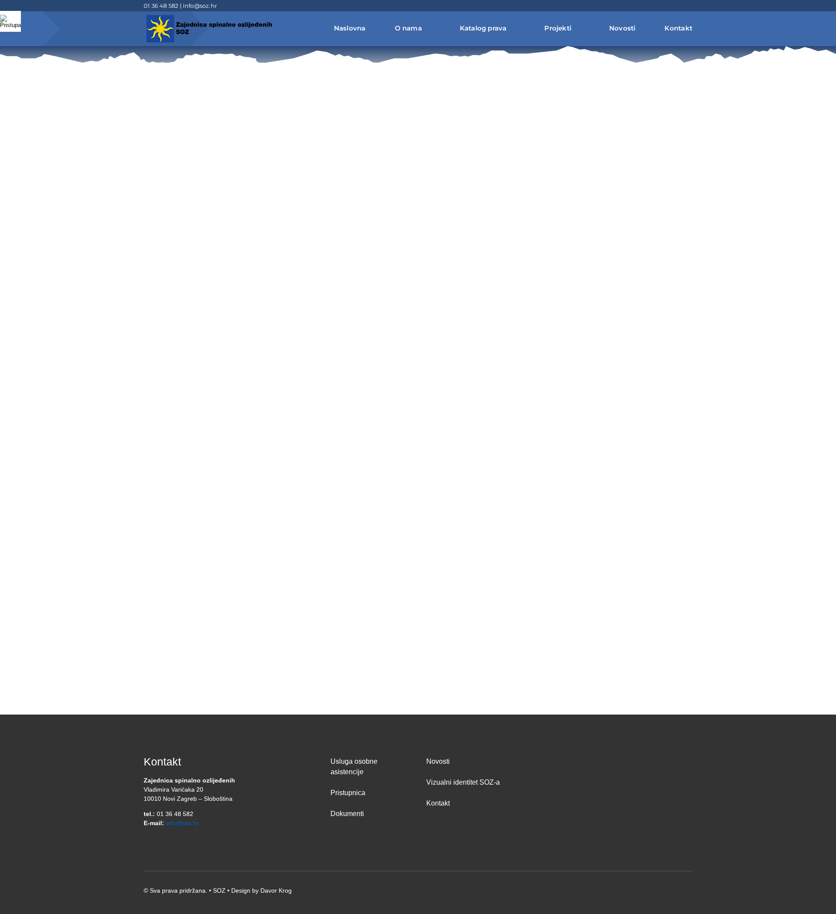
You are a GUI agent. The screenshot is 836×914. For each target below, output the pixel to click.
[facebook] (661, 5)
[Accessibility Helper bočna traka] (10, 21)
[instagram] (689, 5)
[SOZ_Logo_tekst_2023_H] (209, 16)
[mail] (675, 5)
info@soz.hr (200, 5)
